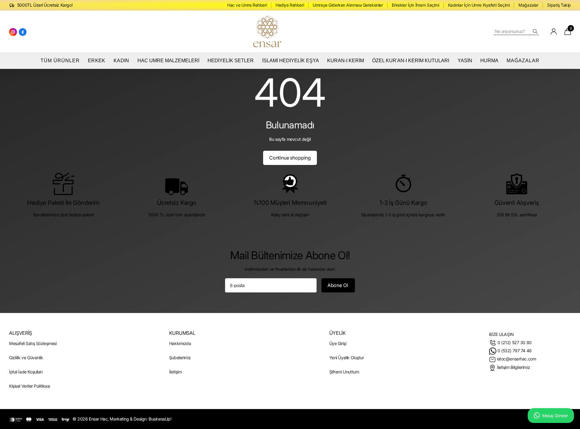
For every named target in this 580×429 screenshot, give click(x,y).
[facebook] (23, 32)
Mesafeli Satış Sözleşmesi (32, 343)
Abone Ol (338, 285)
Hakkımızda (180, 343)
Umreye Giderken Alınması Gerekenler (348, 5)
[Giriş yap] (554, 31)
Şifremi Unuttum (344, 371)
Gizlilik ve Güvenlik (26, 357)
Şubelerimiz (180, 357)
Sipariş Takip (559, 5)
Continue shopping (290, 157)
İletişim (175, 371)
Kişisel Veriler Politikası (29, 386)
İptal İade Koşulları (26, 371)
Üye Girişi (337, 343)
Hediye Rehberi (290, 5)
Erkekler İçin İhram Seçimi (415, 5)
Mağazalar (528, 5)
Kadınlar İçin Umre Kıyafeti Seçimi (479, 5)
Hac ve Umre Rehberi (247, 5)
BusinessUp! (160, 418)
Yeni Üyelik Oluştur (346, 357)
